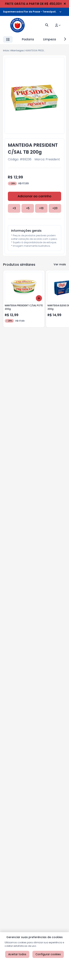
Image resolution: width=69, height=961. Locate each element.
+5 (28, 208)
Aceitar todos (17, 954)
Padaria (28, 39)
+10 (41, 208)
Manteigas (17, 50)
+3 (14, 208)
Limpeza (49, 39)
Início (6, 50)
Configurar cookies (48, 954)
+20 (55, 208)
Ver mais (60, 264)
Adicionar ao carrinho (34, 196)
